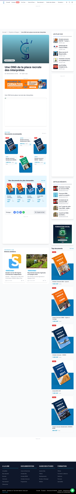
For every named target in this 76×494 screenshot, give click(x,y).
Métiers (41, 481)
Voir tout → (44, 133)
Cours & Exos (31, 2)
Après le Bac (42, 471)
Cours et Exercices (25, 471)
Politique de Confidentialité (63, 492)
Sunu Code (5, 492)
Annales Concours (25, 479)
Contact (60, 490)
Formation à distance (63, 473)
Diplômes (60, 476)
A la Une (23, 2)
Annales (15, 2)
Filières (41, 473)
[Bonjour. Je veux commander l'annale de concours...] (72, 490)
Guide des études (50, 2)
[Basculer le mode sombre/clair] (66, 2)
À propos (43, 490)
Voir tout (43, 180)
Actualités (4, 471)
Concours (4, 479)
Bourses (4, 476)
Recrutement (40, 2)
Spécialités (60, 481)
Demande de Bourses (68, 490)
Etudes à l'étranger (43, 479)
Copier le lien (40, 212)
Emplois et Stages (14, 32)
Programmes (24, 481)
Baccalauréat (5, 473)
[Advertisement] (38, 17)
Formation (60, 2)
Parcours (60, 479)
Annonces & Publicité (52, 490)
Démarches (5, 484)
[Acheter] (30, 144)
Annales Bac (24, 473)
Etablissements (42, 476)
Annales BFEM (24, 476)
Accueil (8, 2)
